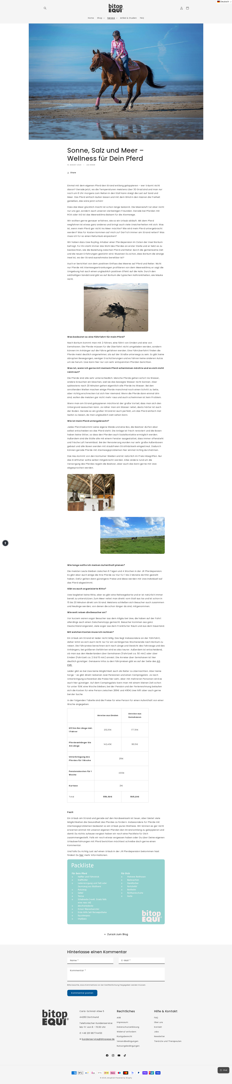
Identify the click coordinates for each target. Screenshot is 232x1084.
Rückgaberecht (124, 1036)
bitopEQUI (111, 1078)
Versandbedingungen (127, 1041)
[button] (45, 8)
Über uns (158, 1022)
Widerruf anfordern (126, 1031)
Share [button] (73, 172)
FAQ (156, 1017)
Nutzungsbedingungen (128, 1046)
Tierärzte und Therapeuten (168, 1041)
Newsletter (159, 1036)
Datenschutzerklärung (128, 1027)
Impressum (122, 1022)
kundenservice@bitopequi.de (98, 1039)
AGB (119, 1017)
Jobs (156, 1031)
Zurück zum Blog (117, 934)
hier (81, 855)
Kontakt (158, 1027)
